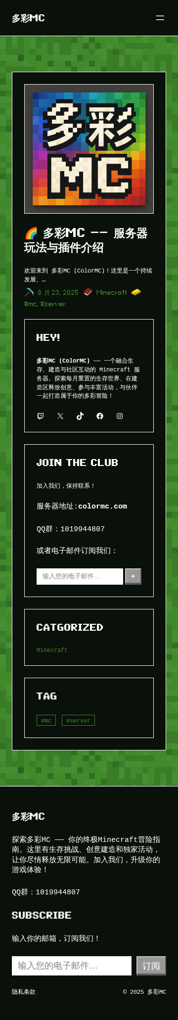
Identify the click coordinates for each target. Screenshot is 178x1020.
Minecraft (112, 292)
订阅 (151, 965)
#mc (30, 304)
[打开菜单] (160, 18)
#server (53, 304)
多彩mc (28, 17)
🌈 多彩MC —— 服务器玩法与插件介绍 (86, 240)
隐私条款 (24, 991)
